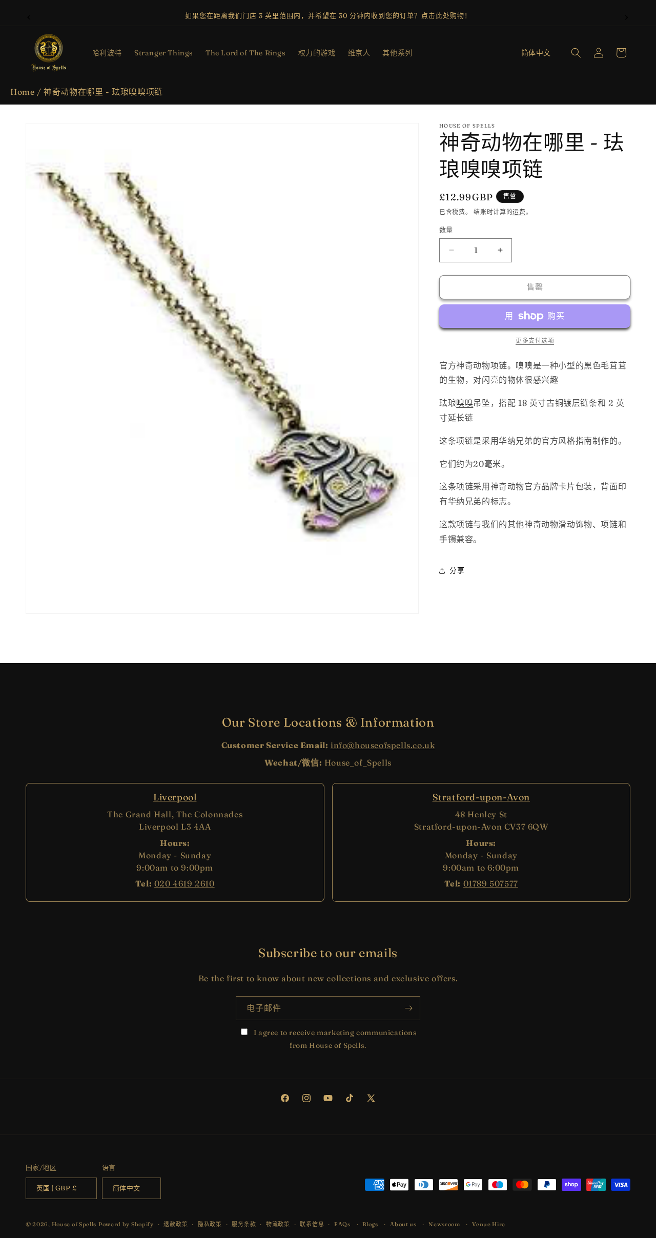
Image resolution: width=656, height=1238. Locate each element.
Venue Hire (488, 1224)
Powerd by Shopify (126, 1224)
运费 (518, 212)
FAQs (342, 1224)
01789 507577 (490, 883)
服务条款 (244, 1224)
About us (403, 1224)
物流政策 (278, 1224)
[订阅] (408, 1008)
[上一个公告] (29, 16)
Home (22, 92)
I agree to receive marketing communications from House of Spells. (334, 1039)
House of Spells (74, 1224)
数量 (446, 229)
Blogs (370, 1224)
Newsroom (444, 1224)
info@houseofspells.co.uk (383, 745)
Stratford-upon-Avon (481, 797)
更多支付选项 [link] (535, 340)
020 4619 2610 (184, 883)
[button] (107, 53)
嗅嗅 (464, 403)
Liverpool (174, 797)
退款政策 (175, 1224)
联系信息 (312, 1224)
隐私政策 (210, 1224)
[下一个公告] (627, 16)
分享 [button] (456, 570)
